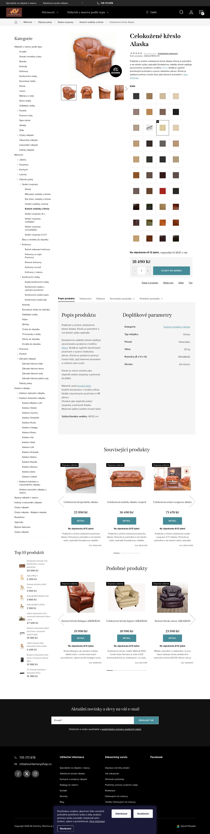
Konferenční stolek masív (37, 294)
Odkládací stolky (27, 105)
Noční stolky (25, 100)
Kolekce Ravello (29, 461)
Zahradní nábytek (27, 358)
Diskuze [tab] (100, 298)
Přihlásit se (146, 720)
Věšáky (22, 125)
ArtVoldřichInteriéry (18, 773)
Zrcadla (22, 51)
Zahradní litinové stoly (32, 373)
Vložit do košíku (171, 270)
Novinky (63, 796)
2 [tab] (116, 670)
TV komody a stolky (31, 334)
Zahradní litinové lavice (33, 368)
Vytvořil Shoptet (188, 826)
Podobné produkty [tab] (150, 298)
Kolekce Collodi (29, 476)
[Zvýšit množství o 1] (148, 271)
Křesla (22, 86)
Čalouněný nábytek (28, 140)
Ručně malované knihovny (37, 249)
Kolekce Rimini (29, 432)
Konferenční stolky (28, 76)
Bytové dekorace (22, 527)
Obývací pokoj (26, 179)
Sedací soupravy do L (35, 213)
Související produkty (121, 298)
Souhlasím (143, 813)
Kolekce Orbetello (30, 417)
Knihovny (23, 71)
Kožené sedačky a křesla (37, 208)
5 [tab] (137, 670)
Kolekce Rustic (29, 422)
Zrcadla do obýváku (31, 344)
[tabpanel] (81, 505)
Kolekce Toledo (29, 407)
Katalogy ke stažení (69, 784)
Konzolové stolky (27, 81)
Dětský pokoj (25, 383)
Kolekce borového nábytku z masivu (33, 491)
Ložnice (23, 174)
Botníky (22, 61)
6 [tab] (144, 670)
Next (192, 501)
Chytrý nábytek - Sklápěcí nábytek (30, 512)
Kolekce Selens (29, 457)
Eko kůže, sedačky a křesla (38, 199)
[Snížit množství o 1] (135, 271)
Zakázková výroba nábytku (55, 3)
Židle (21, 130)
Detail (81, 520)
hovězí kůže (84, 385)
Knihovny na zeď (33, 267)
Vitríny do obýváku (31, 339)
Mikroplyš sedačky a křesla (37, 194)
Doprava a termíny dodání (117, 767)
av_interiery (35, 773)
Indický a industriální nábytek (28, 502)
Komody (23, 66)
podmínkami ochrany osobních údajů (121, 729)
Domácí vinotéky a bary (30, 56)
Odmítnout (121, 813)
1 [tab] (110, 670)
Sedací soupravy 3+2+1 (36, 234)
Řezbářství (19, 517)
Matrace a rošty (26, 95)
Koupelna (23, 164)
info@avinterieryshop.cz (35, 764)
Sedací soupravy (30, 184)
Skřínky (25, 324)
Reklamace (110, 790)
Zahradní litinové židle (32, 363)
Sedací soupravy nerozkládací (33, 228)
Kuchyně (23, 169)
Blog (62, 801)
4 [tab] (130, 670)
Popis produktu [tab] (66, 298)
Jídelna (22, 159)
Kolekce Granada (30, 452)
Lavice (22, 90)
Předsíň (23, 353)
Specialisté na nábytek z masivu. (21, 3)
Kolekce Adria (28, 471)
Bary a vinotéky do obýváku (35, 239)
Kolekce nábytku (22, 388)
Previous (61, 501)
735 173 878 (27, 757)
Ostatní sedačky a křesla (36, 203)
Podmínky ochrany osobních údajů (121, 784)
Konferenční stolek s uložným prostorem (34, 288)
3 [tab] (123, 670)
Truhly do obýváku (31, 329)
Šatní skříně (24, 120)
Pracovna (23, 348)
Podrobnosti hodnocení (168, 53)
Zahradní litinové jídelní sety (35, 378)
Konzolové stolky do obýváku (36, 309)
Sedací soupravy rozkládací (33, 220)
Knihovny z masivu (34, 272)
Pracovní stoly (26, 115)
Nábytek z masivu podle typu (28, 46)
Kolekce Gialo (28, 442)
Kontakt (63, 790)
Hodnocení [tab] (85, 298)
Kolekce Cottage (30, 427)
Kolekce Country (30, 412)
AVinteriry (26, 773)
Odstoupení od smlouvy (116, 796)
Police (25, 319)
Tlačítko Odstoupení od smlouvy (120, 802)
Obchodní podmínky (114, 779)
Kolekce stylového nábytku (32, 393)
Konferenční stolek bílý (36, 299)
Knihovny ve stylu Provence (33, 256)
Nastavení (65, 828)
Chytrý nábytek (26, 135)
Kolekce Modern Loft (32, 402)
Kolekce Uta (28, 437)
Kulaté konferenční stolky (37, 281)
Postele (22, 110)
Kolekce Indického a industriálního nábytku (29, 483)
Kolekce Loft (28, 447)
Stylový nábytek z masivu (26, 497)
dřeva (164, 67)
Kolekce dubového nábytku (32, 398)
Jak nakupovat (112, 773)
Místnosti (18, 154)
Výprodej (18, 522)
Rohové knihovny (33, 262)
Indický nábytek (26, 149)
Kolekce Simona (29, 466)
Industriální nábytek (28, 144)
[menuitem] (50, 12)
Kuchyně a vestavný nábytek (73, 779)
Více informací (97, 821)
